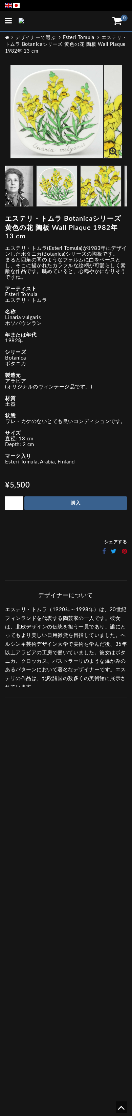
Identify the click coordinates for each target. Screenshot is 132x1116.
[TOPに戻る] (121, 1110)
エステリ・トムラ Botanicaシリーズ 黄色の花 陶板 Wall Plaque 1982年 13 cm (66, 44)
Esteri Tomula (79, 37)
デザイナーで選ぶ (36, 37)
